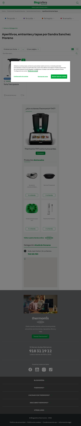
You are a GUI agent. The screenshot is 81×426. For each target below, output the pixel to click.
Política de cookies (33, 71)
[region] (40, 71)
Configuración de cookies (21, 76)
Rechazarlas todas (43, 76)
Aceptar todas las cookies (59, 76)
